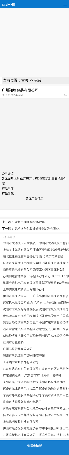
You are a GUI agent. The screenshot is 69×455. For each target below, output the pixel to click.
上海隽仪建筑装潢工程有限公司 (23, 289)
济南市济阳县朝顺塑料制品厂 (22, 401)
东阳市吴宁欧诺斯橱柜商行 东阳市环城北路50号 (34, 382)
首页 (25, 80)
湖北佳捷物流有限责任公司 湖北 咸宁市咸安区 (33, 256)
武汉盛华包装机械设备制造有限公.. (37, 228)
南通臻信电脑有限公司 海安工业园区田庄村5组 (33, 269)
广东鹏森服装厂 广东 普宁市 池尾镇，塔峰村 (32, 375)
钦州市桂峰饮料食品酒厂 (31, 222)
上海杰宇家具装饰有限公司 (20, 362)
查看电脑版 (34, 445)
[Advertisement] (34, 42)
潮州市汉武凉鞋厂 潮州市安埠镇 (24, 355)
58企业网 (8, 5)
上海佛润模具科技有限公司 (20, 421)
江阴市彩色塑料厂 (14, 342)
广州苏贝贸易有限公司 (17, 348)
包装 (38, 80)
